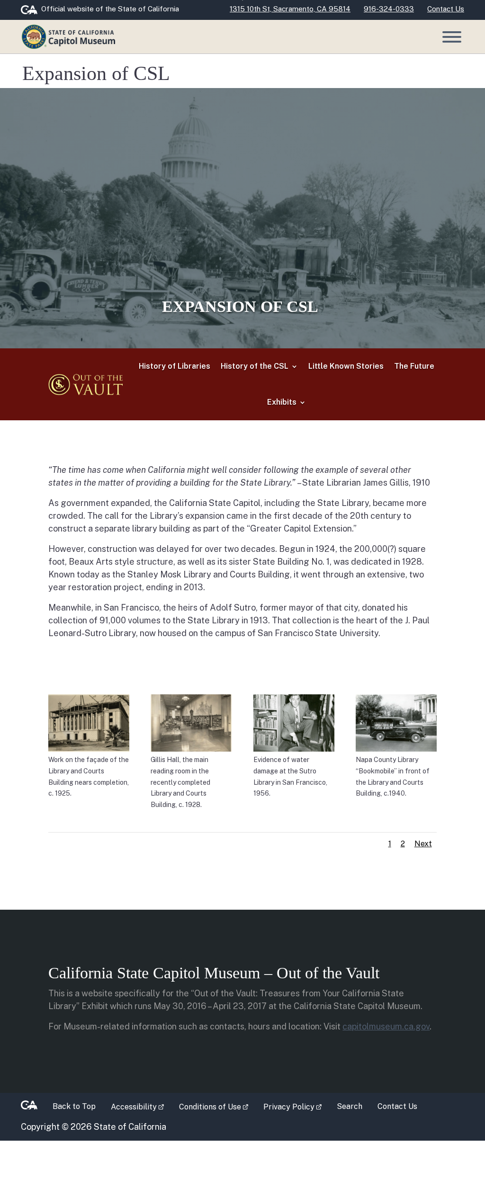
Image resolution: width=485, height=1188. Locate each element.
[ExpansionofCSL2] (191, 722)
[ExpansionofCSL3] (293, 722)
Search (349, 1106)
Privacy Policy (296, 1106)
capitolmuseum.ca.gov (386, 1026)
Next (423, 843)
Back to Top (74, 1106)
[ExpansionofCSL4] (396, 722)
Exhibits (281, 402)
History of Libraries (174, 366)
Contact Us (397, 1106)
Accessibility (141, 1106)
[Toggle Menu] (451, 36)
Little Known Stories (346, 366)
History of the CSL (254, 366)
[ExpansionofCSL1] (88, 722)
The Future (414, 366)
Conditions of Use (217, 1106)
